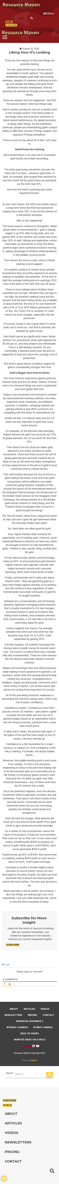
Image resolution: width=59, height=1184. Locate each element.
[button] (48, 13)
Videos (44, 1009)
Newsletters (13, 1015)
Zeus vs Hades (29, 1033)
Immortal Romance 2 (29, 1021)
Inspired (33, 1060)
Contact (48, 1015)
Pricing (32, 1015)
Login (7, 964)
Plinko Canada (43, 1027)
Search (9, 1073)
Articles (29, 1009)
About (14, 1009)
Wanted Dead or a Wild (29, 1039)
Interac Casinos (17, 1027)
